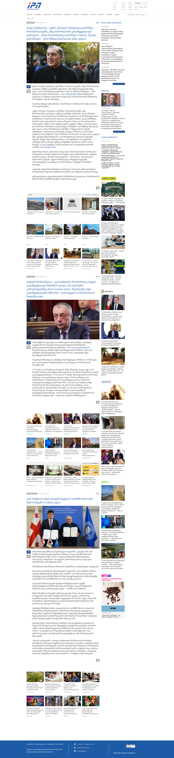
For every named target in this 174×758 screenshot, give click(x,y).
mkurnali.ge (30, 692)
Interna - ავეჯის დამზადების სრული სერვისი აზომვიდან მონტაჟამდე (35, 479)
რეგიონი (76, 14)
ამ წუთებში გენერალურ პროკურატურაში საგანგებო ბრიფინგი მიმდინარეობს (52, 263)
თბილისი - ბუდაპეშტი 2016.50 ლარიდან (71, 237)
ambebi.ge (30, 434)
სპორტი (92, 14)
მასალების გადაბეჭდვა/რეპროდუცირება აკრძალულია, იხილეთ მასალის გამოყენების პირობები (45, 750)
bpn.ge (115, 2)
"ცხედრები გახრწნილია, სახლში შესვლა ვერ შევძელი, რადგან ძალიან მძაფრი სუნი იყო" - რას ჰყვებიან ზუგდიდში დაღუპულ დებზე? (72, 265)
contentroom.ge (31, 485)
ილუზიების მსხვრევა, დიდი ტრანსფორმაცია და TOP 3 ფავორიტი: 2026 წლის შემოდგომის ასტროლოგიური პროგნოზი (35, 712)
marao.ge (29, 716)
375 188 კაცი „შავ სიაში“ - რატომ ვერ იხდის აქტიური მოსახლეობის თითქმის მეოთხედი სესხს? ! (112, 254)
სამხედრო (100, 14)
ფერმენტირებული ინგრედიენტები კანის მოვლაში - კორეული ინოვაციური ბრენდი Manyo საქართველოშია (89, 481)
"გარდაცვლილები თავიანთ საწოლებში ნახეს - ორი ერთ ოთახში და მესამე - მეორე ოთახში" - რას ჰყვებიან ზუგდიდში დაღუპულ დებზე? (111, 280)
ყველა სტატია (118, 131)
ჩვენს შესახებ (40, 744)
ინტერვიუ (105, 91)
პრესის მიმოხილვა (109, 137)
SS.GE (30, 194)
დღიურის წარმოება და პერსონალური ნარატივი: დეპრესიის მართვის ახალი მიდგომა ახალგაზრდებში (53, 687)
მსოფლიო (67, 14)
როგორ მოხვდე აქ (92, 194)
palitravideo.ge (31, 268)
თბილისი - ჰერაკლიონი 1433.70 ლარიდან (53, 237)
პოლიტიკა (37, 14)
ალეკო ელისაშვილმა (80, 348)
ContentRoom (94, 463)
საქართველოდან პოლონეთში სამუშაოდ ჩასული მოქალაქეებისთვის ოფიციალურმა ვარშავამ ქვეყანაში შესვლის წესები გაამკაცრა (90, 455)
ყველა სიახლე (118, 83)
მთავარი (29, 14)
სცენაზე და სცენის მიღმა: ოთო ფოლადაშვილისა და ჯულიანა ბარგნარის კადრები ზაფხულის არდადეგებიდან (53, 711)
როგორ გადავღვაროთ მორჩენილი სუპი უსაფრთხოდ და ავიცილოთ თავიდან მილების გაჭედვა (71, 711)
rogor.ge (66, 716)
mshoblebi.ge (67, 692)
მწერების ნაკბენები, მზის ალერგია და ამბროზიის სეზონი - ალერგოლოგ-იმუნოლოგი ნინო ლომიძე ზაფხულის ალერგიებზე (53, 481)
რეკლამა (59, 744)
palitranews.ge (68, 458)
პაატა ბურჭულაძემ (68, 94)
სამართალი (47, 14)
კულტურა (109, 14)
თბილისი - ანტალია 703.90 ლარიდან (35, 237)
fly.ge (28, 244)
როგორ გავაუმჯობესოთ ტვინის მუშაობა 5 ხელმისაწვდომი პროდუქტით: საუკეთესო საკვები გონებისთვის (90, 711)
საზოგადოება (57, 14)
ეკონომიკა (84, 14)
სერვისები (50, 744)
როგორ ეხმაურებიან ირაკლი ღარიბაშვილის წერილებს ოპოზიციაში (71, 451)
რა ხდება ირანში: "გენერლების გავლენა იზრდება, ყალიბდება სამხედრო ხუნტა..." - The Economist (113, 200)
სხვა (29, 18)
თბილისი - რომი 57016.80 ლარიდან (90, 237)
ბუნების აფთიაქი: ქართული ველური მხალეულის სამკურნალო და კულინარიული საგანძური (35, 687)
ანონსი (117, 14)
